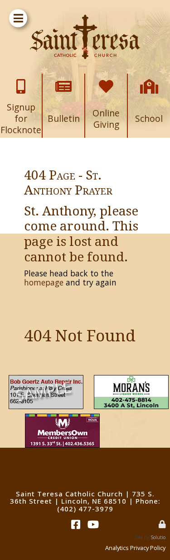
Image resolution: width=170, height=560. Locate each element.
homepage (43, 282)
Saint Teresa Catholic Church (69, 493)
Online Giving (106, 83)
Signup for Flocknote (21, 83)
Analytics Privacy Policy (135, 548)
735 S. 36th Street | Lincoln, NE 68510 (82, 497)
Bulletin (63, 79)
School (149, 79)
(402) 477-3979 (85, 508)
